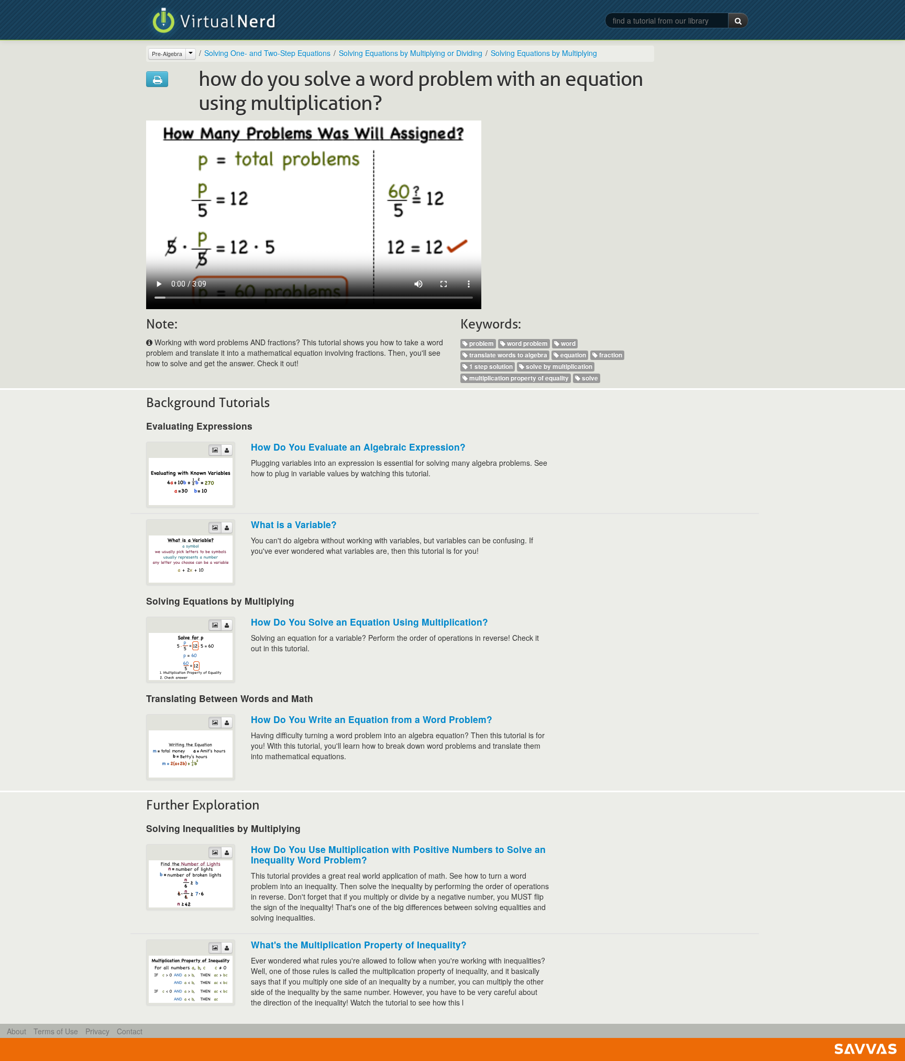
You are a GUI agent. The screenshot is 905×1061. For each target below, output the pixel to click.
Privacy (97, 1031)
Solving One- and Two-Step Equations (267, 53)
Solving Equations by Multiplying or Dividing (410, 53)
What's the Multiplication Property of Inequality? (359, 944)
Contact (129, 1031)
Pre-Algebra (167, 54)
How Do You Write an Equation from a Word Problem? (371, 719)
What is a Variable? (294, 524)
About (16, 1031)
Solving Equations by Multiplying (544, 53)
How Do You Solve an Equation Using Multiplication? (369, 621)
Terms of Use (56, 1031)
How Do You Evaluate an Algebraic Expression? (358, 446)
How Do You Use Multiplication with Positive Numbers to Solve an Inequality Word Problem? (398, 854)
